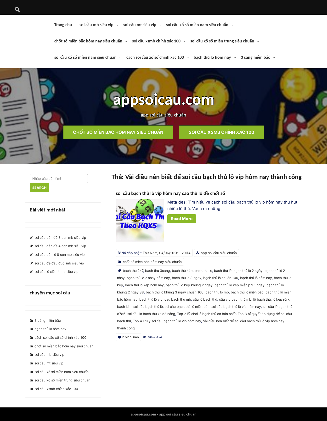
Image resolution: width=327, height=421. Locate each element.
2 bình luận (130, 337)
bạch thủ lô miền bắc (247, 292)
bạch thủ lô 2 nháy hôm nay (148, 278)
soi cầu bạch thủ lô (148, 306)
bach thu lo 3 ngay (186, 278)
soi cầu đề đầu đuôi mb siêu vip (59, 263)
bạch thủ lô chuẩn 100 (220, 278)
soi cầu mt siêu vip (139, 25)
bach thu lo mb (217, 292)
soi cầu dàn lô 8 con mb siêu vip (59, 254)
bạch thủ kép (182, 271)
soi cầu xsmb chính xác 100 (156, 41)
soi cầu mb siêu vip (96, 25)
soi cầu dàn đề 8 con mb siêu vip (60, 237)
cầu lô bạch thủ (205, 299)
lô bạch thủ (262, 299)
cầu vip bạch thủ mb (235, 299)
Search (39, 188)
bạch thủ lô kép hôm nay (144, 285)
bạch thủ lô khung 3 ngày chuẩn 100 (174, 292)
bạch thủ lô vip (151, 299)
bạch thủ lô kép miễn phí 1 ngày (239, 285)
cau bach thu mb (177, 299)
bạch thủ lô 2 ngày (248, 271)
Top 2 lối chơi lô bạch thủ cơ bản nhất (206, 314)
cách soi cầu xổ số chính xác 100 (155, 57)
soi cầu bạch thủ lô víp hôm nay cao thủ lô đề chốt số (170, 193)
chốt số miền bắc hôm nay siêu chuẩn (88, 41)
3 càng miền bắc (255, 57)
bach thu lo (203, 271)
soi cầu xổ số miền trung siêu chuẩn (222, 41)
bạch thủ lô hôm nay (212, 57)
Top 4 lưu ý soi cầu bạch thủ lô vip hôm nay (167, 321)
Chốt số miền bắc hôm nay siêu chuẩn (118, 131)
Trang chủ (63, 25)
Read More (181, 218)
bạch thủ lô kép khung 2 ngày (189, 285)
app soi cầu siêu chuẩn (219, 253)
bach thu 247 (133, 271)
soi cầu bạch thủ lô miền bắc (187, 306)
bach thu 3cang (157, 271)
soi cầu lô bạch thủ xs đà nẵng (151, 314)
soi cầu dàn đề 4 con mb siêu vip (60, 246)
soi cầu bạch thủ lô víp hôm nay (236, 306)
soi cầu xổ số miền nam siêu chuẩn (197, 25)
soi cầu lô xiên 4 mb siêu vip (56, 272)
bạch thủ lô (222, 271)
